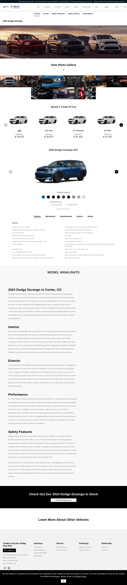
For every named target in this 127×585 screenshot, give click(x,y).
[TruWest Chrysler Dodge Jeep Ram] (12, 7)
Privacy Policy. (81, 576)
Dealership (107, 543)
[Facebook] (5, 568)
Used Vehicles (38, 547)
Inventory (38, 543)
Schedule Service (61, 547)
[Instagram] (9, 568)
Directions (105, 550)
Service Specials (61, 550)
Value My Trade (84, 550)
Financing (83, 543)
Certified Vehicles (39, 550)
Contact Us (10, 550)
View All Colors (56, 205)
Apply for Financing (85, 547)
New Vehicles (38, 556)
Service (60, 543)
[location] (72, 1)
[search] (125, 7)
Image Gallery (72, 204)
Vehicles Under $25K (40, 553)
